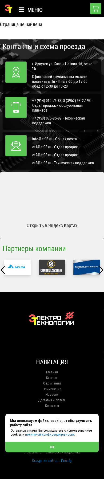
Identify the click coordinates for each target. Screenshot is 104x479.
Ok (52, 447)
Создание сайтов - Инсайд (52, 460)
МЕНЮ (34, 10)
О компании (52, 383)
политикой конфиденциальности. (50, 434)
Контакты (52, 406)
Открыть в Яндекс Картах (52, 225)
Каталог (52, 378)
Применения (52, 389)
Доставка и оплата (52, 400)
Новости (52, 394)
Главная (52, 372)
